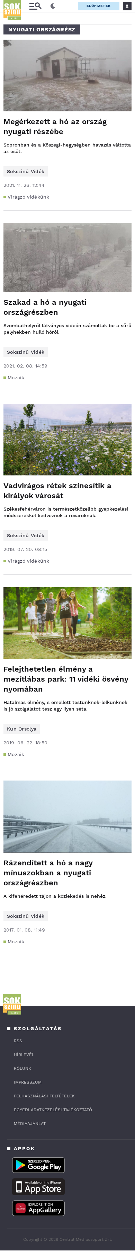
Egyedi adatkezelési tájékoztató (53, 1109)
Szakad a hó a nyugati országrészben (45, 307)
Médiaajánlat (30, 1123)
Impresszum (28, 1082)
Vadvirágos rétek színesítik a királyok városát (57, 490)
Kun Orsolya (21, 729)
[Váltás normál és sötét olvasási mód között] (53, 6)
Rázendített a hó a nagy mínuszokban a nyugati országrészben (47, 872)
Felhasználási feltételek (44, 1096)
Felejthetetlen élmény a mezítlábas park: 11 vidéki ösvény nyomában (65, 679)
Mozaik (16, 377)
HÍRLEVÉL (24, 1054)
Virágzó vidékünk (29, 197)
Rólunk (22, 1068)
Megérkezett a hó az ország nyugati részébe (55, 126)
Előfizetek (99, 6)
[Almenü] (35, 6)
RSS (18, 1040)
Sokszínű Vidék (25, 171)
